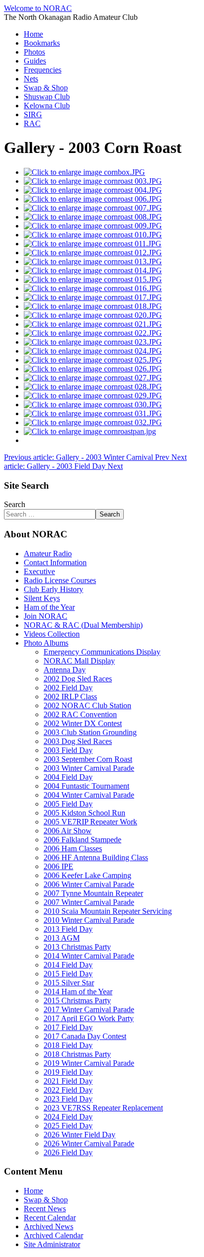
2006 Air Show (68, 830)
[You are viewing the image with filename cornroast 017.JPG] (93, 297)
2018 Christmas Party (77, 1054)
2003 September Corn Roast (88, 759)
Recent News (45, 1208)
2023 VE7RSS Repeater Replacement (103, 1108)
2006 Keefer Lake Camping (87, 875)
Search (14, 504)
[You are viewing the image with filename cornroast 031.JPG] (93, 413)
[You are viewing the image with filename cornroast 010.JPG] (93, 234)
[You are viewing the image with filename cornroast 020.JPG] (93, 315)
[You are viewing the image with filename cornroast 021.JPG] (93, 324)
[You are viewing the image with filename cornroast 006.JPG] (93, 199)
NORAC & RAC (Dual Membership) (83, 625)
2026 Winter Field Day (79, 1134)
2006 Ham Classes (73, 848)
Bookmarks (42, 43)
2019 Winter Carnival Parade (89, 1063)
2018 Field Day (68, 1045)
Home (33, 34)
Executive (39, 571)
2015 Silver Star (69, 982)
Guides (35, 61)
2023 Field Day (68, 1099)
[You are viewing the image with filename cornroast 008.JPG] (93, 217)
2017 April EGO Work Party (89, 1018)
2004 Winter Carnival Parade (89, 795)
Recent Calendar (50, 1217)
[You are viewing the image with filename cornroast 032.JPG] (93, 422)
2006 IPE (58, 866)
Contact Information (55, 562)
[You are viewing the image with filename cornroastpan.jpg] (90, 431)
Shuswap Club (47, 96)
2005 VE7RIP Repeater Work (90, 821)
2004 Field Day (68, 777)
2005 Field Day (68, 804)
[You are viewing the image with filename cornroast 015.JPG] (93, 279)
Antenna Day (65, 669)
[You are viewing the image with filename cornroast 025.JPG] (93, 360)
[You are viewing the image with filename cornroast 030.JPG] (93, 404)
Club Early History (53, 589)
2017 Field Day (68, 1027)
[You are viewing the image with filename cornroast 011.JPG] (92, 243)
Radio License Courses (60, 580)
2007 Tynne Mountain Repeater (93, 893)
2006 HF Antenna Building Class (96, 857)
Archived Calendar (53, 1235)
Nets (31, 78)
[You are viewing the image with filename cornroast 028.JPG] (93, 386)
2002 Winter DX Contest (83, 723)
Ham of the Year (49, 607)
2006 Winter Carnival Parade (89, 884)
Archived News (48, 1226)
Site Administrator (52, 1244)
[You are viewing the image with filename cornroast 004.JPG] (93, 190)
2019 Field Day (68, 1072)
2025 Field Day (68, 1125)
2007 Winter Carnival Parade (89, 902)
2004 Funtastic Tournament (86, 786)
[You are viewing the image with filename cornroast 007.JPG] (93, 208)
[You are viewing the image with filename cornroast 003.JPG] (93, 181)
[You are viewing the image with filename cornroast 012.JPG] (93, 252)
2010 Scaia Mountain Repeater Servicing (108, 911)
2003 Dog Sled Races (78, 741)
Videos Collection (52, 634)
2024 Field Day (68, 1116)
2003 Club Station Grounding (90, 732)
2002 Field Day (68, 687)
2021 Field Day (68, 1081)
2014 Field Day (68, 965)
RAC (32, 123)
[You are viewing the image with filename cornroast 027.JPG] (93, 377)
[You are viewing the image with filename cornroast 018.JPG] (93, 306)
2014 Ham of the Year (78, 991)
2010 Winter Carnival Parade (89, 920)
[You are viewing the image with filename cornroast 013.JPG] (93, 261)
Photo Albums (46, 643)
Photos (34, 52)
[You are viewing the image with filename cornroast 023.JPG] (93, 342)
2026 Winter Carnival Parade (89, 1143)
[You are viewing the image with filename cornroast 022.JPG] (93, 333)
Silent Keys (42, 598)
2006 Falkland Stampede (82, 839)
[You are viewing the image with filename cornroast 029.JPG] (93, 395)
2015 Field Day (68, 973)
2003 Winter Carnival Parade (89, 768)
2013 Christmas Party (77, 947)
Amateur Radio (48, 553)
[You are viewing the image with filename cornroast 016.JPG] (93, 288)
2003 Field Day (68, 750)
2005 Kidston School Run (84, 813)
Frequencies (42, 70)
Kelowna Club (47, 105)
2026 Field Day (68, 1152)
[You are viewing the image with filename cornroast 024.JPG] (93, 351)
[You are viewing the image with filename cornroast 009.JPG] (93, 226)
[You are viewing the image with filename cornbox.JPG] (84, 172)
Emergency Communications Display (102, 652)
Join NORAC (45, 616)
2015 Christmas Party (77, 1000)
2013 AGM (62, 938)
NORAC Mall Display (79, 661)
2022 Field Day (68, 1090)
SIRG (33, 114)
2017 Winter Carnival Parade (89, 1009)
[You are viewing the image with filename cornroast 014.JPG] (93, 270)
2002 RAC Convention (80, 714)
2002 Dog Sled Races (78, 678)
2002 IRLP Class (70, 696)
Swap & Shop (46, 87)
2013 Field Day (68, 929)
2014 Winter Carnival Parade (89, 956)
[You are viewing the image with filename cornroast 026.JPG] (93, 369)
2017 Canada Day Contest (85, 1036)
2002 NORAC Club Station (87, 705)
